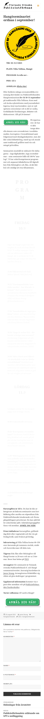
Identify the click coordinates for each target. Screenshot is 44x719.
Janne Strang (8, 573)
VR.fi (27, 559)
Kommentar (8, 637)
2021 (20, 617)
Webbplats (7, 684)
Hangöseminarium (28, 617)
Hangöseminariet (9, 617)
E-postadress (9, 675)
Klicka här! (22, 86)
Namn (6, 666)
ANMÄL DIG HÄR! (28, 525)
